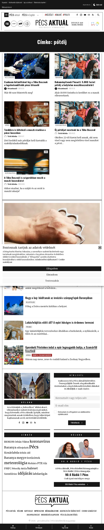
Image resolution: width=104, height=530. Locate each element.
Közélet (49, 14)
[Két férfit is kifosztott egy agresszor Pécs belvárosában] (52, 230)
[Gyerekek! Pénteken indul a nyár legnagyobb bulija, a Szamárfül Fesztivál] (13, 355)
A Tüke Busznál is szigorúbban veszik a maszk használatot (24, 179)
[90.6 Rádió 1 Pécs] (77, 456)
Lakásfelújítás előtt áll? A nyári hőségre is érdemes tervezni (59, 322)
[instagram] (81, 15)
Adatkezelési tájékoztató (46, 259)
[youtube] (85, 15)
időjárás (25, 473)
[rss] (93, 15)
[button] (100, 247)
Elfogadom (52, 268)
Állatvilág (30, 302)
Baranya (59, 77)
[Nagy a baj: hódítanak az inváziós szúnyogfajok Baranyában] (13, 305)
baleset (32, 468)
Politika (68, 14)
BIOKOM (9, 441)
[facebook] (77, 15)
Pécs (33, 447)
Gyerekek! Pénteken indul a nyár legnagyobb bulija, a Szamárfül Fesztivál (61, 349)
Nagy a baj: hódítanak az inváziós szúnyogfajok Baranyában (58, 298)
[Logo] (52, 501)
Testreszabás (52, 280)
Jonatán (74, 25)
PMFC (7, 468)
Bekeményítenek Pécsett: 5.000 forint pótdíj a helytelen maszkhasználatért (75, 83)
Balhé (58, 14)
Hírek (7, 125)
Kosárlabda (11, 452)
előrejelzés (23, 447)
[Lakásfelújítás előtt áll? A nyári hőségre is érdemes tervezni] (13, 330)
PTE (40, 463)
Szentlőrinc (10, 474)
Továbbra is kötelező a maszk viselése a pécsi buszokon (25, 131)
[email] (89, 15)
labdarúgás (40, 473)
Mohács (32, 463)
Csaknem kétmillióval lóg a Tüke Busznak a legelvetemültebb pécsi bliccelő (26, 83)
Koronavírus (61, 125)
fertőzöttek (33, 457)
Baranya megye (15, 458)
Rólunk (27, 402)
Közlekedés (9, 77)
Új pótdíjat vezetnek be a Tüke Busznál (75, 130)
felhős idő (25, 452)
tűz (45, 463)
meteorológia (15, 463)
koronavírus (40, 441)
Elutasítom (52, 274)
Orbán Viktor (22, 441)
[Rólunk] (27, 386)
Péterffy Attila (19, 468)
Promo (29, 327)
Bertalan (80, 25)
